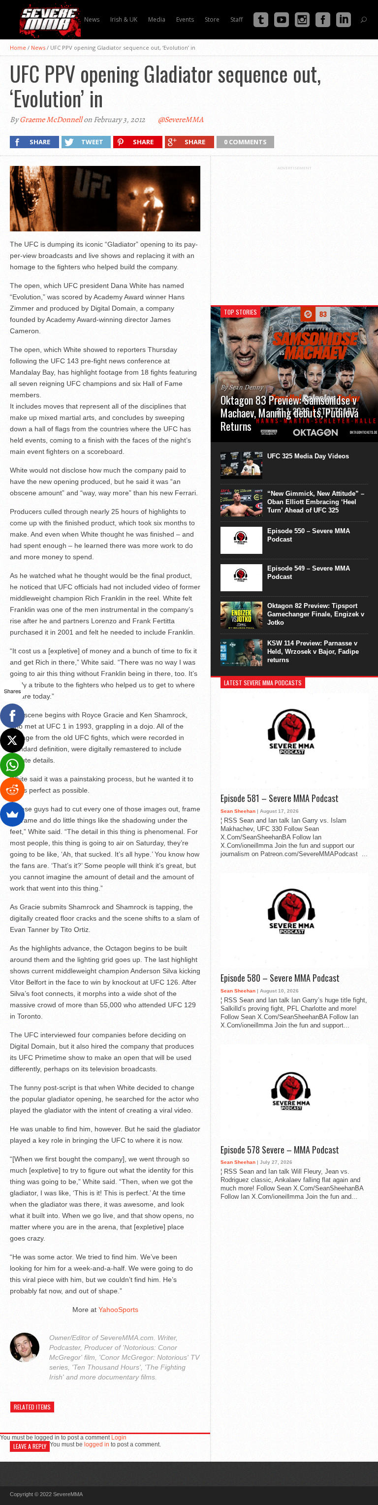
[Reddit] (12, 789)
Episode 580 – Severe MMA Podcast (280, 978)
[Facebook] (12, 716)
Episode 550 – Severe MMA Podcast (308, 535)
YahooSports (118, 1309)
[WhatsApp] (12, 765)
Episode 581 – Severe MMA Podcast (279, 798)
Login (118, 1437)
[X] (12, 740)
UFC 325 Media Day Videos (308, 456)
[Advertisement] (294, 231)
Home (18, 47)
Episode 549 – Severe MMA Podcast (308, 572)
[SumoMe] (12, 814)
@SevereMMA (180, 119)
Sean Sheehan (237, 811)
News (38, 47)
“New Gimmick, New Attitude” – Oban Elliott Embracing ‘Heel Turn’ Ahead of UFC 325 (315, 502)
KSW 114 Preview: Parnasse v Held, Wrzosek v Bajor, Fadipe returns (313, 652)
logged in (96, 1444)
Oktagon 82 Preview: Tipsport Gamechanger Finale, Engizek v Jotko (315, 614)
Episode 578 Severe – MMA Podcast (279, 1150)
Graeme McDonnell (51, 119)
